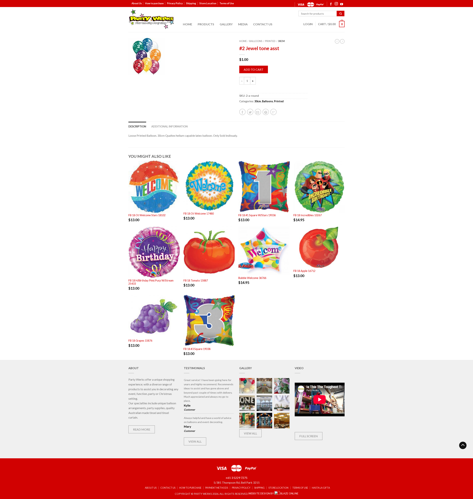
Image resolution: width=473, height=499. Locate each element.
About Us (137, 3)
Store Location (207, 3)
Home (187, 24)
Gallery (226, 24)
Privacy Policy (175, 3)
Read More (141, 429)
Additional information (169, 126)
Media (243, 24)
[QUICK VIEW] (154, 187)
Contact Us (262, 24)
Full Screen (308, 436)
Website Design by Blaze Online (273, 493)
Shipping (191, 3)
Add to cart (253, 69)
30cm (281, 41)
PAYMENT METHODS (216, 487)
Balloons (255, 41)
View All (195, 441)
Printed (270, 41)
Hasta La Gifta (321, 487)
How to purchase (154, 3)
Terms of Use (227, 3)
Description (137, 126)
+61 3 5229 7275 (236, 477)
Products (206, 24)
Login (308, 24)
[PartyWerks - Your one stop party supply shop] (151, 19)
